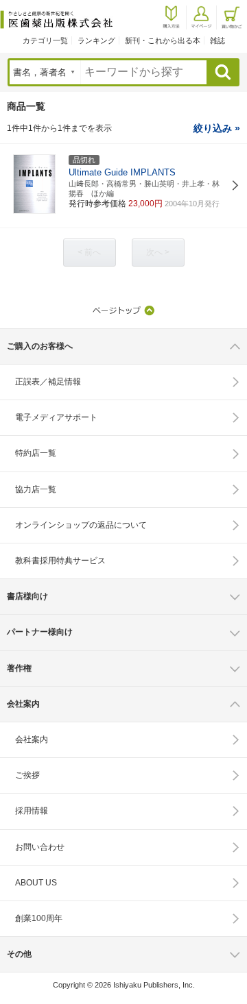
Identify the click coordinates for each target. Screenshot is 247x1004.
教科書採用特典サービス (60, 560)
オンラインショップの (81, 525)
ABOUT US (36, 882)
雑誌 (217, 40)
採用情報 (31, 811)
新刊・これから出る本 (162, 40)
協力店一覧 (35, 489)
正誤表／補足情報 (48, 382)
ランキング (96, 40)
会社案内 (31, 739)
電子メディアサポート (56, 417)
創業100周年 (38, 918)
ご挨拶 (27, 775)
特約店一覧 (35, 453)
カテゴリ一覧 (45, 40)
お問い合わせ (39, 847)
